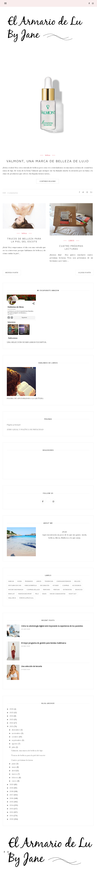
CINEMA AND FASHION (63, 581)
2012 (11, 812)
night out (72, 594)
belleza (47, 155)
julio (13, 747)
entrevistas (67, 589)
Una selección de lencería (31, 666)
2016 (11, 798)
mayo (14, 767)
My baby (56, 585)
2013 (11, 809)
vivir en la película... (26, 598)
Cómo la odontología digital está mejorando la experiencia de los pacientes (52, 626)
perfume (56, 589)
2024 (12, 716)
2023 (11, 719)
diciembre (16, 730)
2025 (12, 712)
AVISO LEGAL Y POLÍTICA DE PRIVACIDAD (25, 429)
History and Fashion (15, 589)
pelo (37, 594)
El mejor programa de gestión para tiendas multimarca (43, 643)
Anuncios (78, 589)
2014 (11, 805)
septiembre (16, 740)
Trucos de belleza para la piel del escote (24, 240)
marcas (11, 581)
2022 (11, 723)
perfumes (46, 589)
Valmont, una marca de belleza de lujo (47, 161)
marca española (31, 585)
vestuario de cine (14, 585)
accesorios (76, 585)
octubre (15, 737)
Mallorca (12, 598)
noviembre (16, 733)
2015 (11, 802)
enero (14, 781)
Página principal (13, 425)
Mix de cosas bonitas (57, 594)
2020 (12, 784)
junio (14, 764)
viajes (44, 594)
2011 (11, 815)
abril (14, 770)
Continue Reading (48, 181)
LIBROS (71, 241)
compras (65, 585)
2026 (12, 709)
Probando (29, 581)
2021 (11, 726)
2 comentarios (12, 193)
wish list (11, 594)
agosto (15, 744)
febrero (15, 777)
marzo (14, 774)
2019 (11, 788)
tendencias (49, 581)
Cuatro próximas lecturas (71, 247)
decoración (44, 585)
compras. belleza (33, 589)
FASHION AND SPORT (25, 594)
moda (19, 581)
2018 (11, 791)
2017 (11, 795)
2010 (12, 819)
